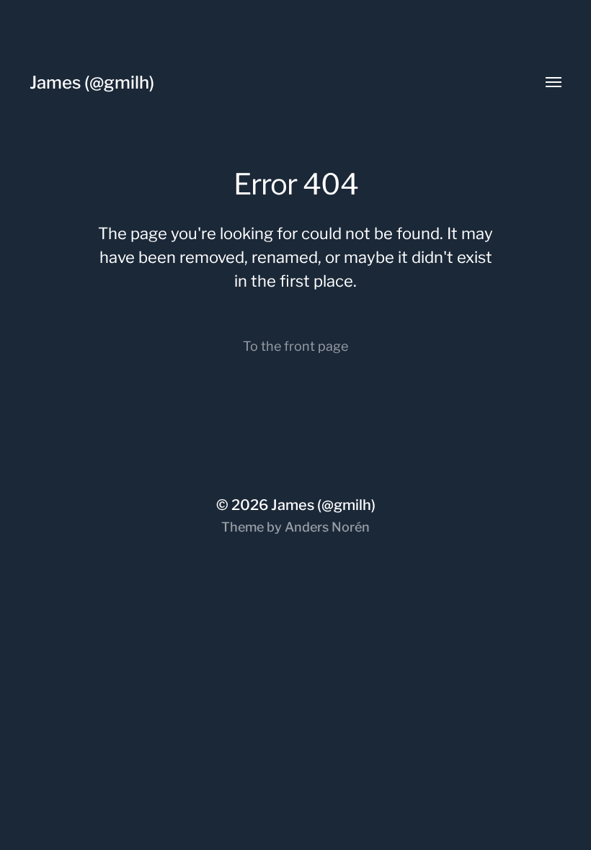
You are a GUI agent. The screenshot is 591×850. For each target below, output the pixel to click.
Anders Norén (327, 526)
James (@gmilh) (92, 82)
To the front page (295, 346)
